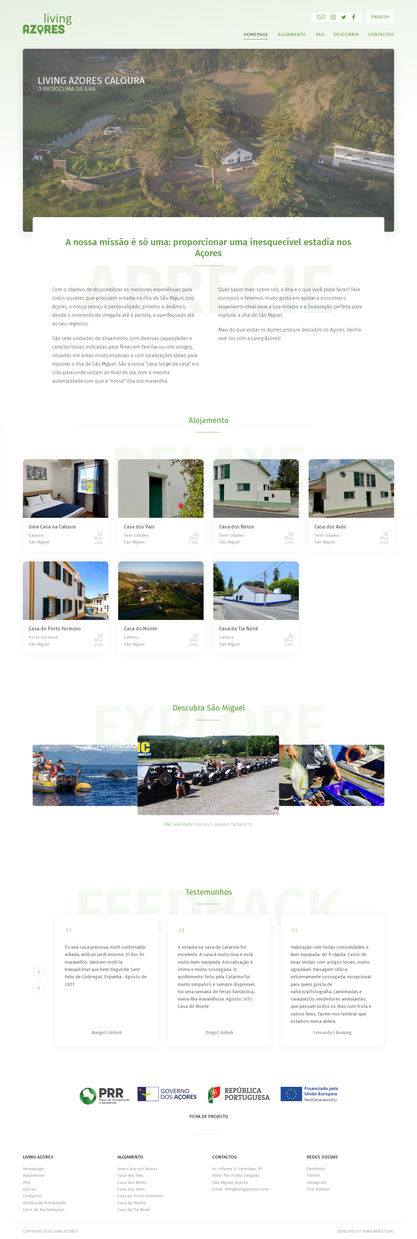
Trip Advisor (318, 1189)
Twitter (313, 1175)
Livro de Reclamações (44, 1209)
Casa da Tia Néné (134, 1209)
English (380, 17)
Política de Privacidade (44, 1202)
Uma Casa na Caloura (137, 1168)
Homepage (256, 34)
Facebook (316, 1168)
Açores (29, 1189)
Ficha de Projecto (208, 1116)
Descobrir (346, 34)
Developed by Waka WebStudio (365, 1231)
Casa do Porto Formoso (140, 1195)
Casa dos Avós (131, 1189)
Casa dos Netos (132, 1182)
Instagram (316, 1182)
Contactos (381, 34)
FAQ (320, 34)
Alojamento (292, 34)
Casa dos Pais (130, 1175)
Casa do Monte (132, 1202)
